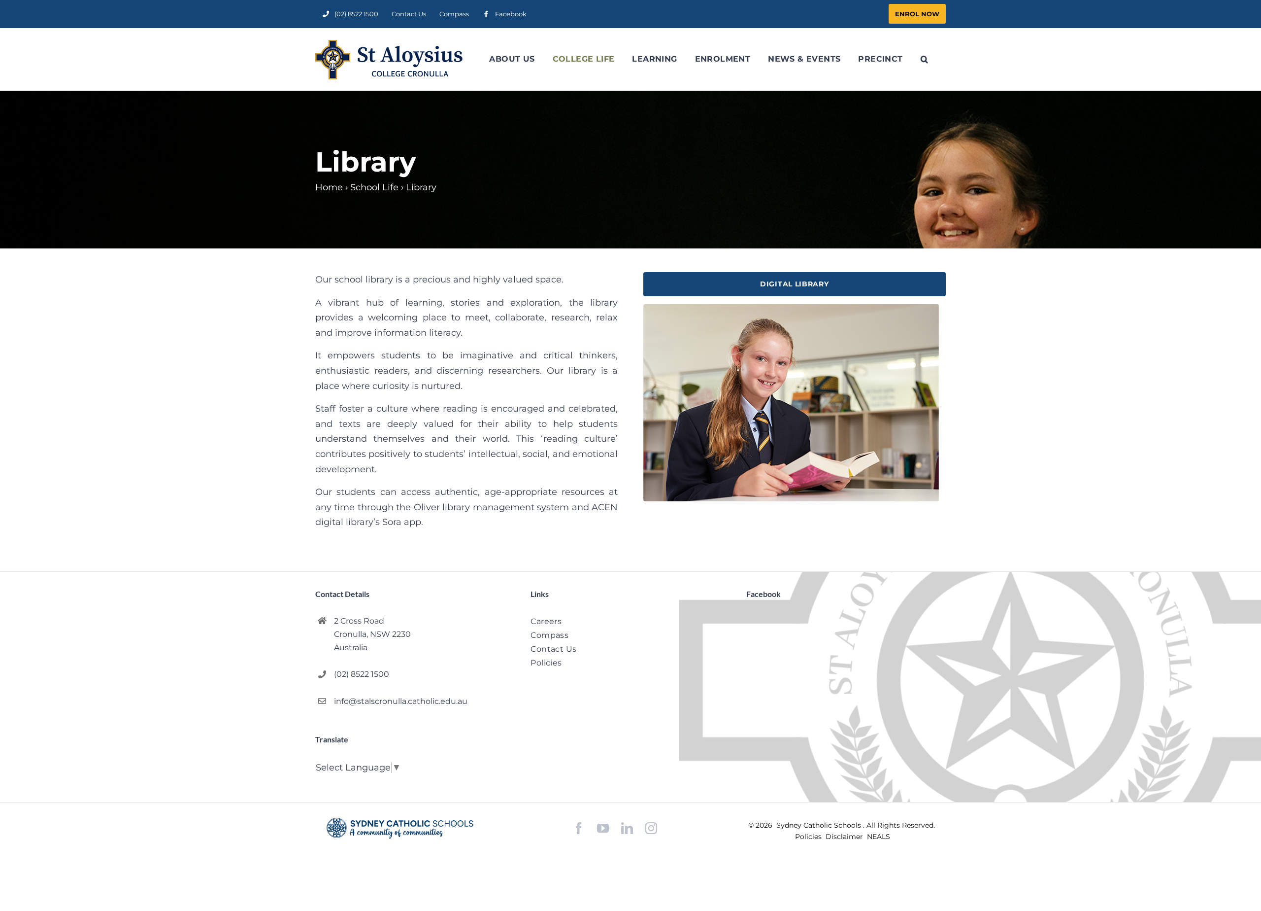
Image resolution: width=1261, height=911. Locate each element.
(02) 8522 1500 (361, 674)
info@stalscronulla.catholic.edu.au (400, 701)
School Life (374, 187)
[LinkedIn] (627, 828)
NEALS (878, 836)
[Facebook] (579, 828)
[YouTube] (603, 828)
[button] (924, 59)
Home (329, 187)
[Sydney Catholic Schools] (400, 828)
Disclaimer (845, 836)
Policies (809, 836)
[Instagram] (651, 828)
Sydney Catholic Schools (819, 825)
